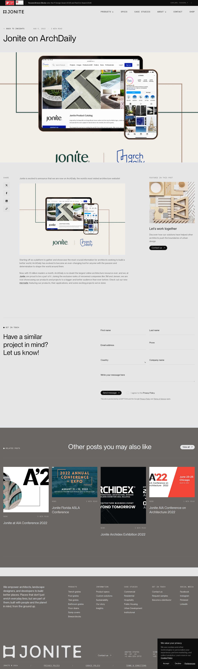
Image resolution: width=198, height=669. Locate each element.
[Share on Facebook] (6, 193)
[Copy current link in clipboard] (6, 208)
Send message (110, 393)
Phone (152, 343)
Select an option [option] (108, 362)
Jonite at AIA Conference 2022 (25, 523)
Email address (108, 345)
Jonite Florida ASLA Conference (66, 510)
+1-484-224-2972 (133, 656)
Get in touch (158, 587)
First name (106, 330)
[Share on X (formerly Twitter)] (6, 185)
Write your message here (113, 375)
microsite (23, 283)
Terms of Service (160, 399)
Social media (187, 587)
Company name (157, 360)
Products (72, 587)
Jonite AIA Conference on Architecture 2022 (167, 510)
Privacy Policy (149, 393)
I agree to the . (143, 393)
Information (102, 587)
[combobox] (123, 362)
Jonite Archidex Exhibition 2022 (123, 534)
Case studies (131, 587)
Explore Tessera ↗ (179, 3)
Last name (154, 330)
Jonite (22, 276)
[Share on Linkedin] (6, 201)
